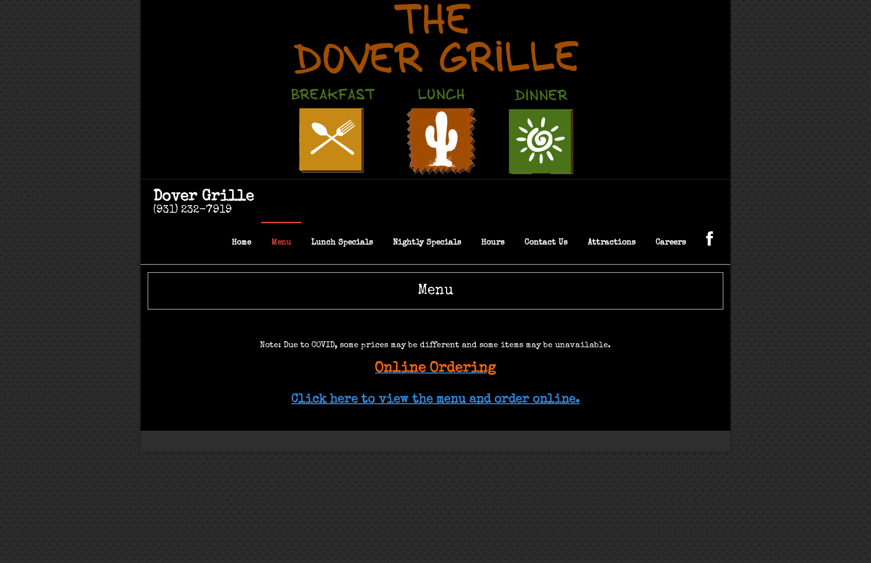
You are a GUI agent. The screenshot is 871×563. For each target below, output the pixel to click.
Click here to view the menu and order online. (435, 400)
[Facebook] (709, 243)
